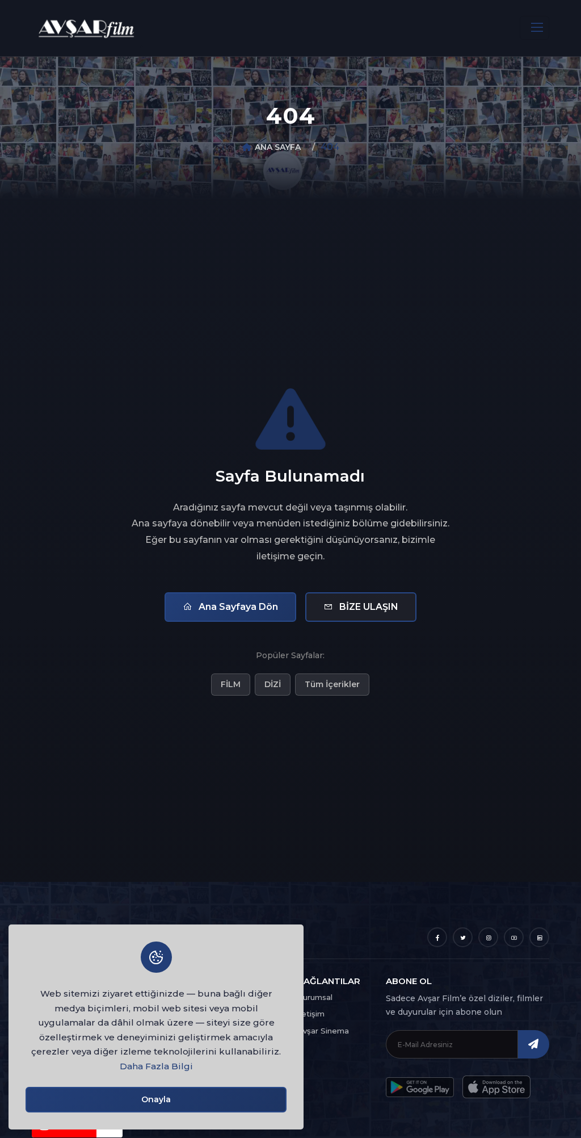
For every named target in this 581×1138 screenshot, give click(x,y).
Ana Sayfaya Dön (237, 606)
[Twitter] (463, 937)
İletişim (311, 1013)
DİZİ (272, 684)
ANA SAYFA (278, 147)
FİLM (231, 684)
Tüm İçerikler (332, 684)
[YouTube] (514, 937)
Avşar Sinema (323, 1030)
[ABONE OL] (533, 1044)
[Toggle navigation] (534, 28)
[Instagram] (488, 937)
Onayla (156, 1099)
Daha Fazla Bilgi (156, 1066)
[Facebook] (437, 937)
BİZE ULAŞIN (367, 606)
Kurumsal (314, 997)
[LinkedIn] (539, 937)
